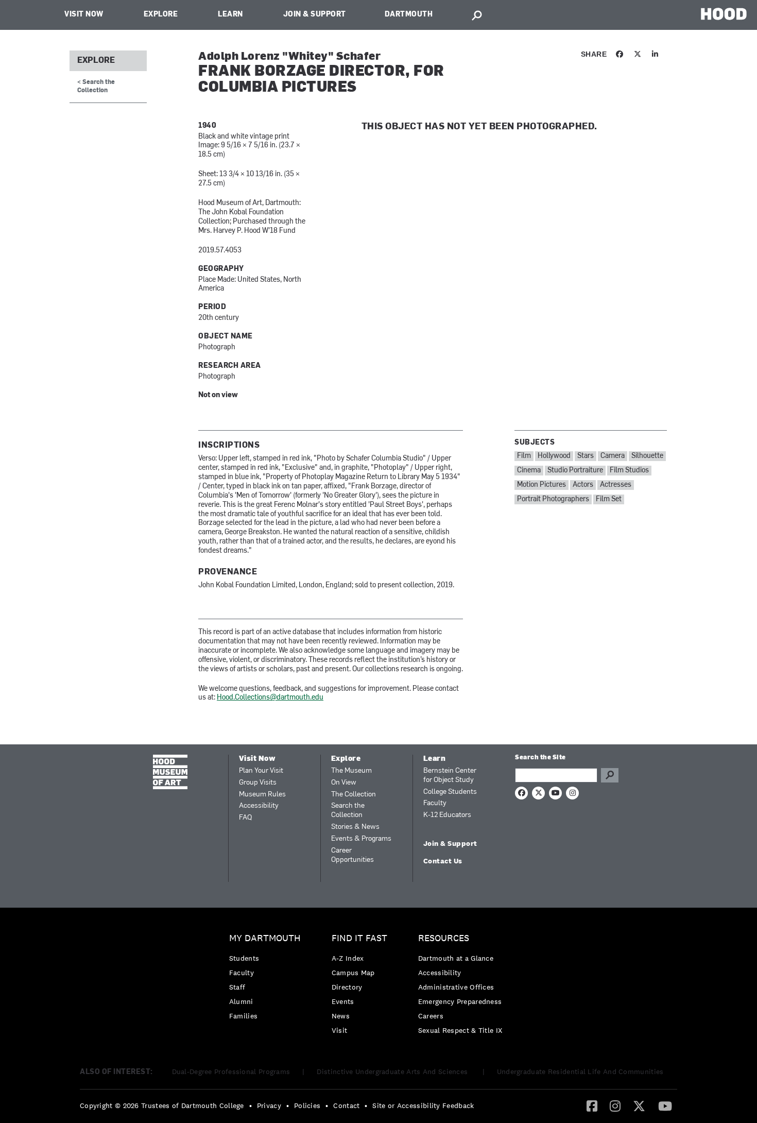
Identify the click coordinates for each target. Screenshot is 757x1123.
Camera (612, 456)
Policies (307, 1105)
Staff (237, 987)
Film (524, 456)
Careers (430, 1015)
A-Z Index (348, 958)
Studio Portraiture (575, 470)
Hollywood (554, 456)
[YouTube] (665, 1105)
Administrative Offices (456, 987)
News (341, 1015)
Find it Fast (359, 938)
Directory (347, 987)
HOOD (724, 14)
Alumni (241, 1001)
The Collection (353, 794)
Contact (346, 1105)
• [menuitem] (250, 1105)
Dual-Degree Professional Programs (231, 1071)
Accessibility (259, 806)
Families (243, 1015)
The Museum (351, 771)
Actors (583, 485)
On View (343, 783)
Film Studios (629, 470)
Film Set (609, 499)
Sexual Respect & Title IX (460, 1030)
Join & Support (314, 15)
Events (343, 1001)
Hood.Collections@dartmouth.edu (270, 698)
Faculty (434, 803)
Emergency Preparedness (460, 1001)
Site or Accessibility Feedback (423, 1105)
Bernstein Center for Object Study (449, 775)
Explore (161, 15)
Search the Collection (348, 810)
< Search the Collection (96, 86)
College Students (450, 792)
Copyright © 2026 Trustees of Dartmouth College (162, 1105)
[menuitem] (267, 979)
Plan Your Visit (261, 771)
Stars (585, 456)
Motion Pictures (541, 485)
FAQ (245, 818)
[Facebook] (592, 1105)
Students (244, 958)
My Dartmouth (265, 938)
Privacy (269, 1105)
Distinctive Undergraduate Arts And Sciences (393, 1071)
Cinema (529, 470)
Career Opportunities (352, 855)
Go (609, 775)
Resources (443, 938)
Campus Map (353, 972)
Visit (340, 1030)
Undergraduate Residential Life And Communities (580, 1071)
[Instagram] (615, 1105)
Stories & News (355, 827)
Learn (230, 15)
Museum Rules (262, 794)
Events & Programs (361, 839)
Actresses (615, 485)
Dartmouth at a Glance (455, 958)
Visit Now (84, 15)
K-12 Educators (447, 815)
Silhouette (647, 456)
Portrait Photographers (553, 499)
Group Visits (258, 783)
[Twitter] (639, 1105)
